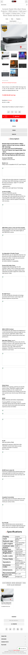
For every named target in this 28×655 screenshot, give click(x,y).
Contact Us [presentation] (14, 134)
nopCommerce (16, 650)
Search (26, 4)
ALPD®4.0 (7, 194)
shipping (24, 653)
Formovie (10, 100)
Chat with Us (23, 648)
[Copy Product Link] (8, 112)
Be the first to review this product (9, 82)
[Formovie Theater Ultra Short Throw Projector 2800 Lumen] (7, 595)
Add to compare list (15, 112)
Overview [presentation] (14, 126)
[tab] (14, 126)
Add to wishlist (12, 112)
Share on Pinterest (17, 121)
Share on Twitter (14, 121)
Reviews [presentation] (14, 130)
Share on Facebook (11, 121)
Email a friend (19, 112)
